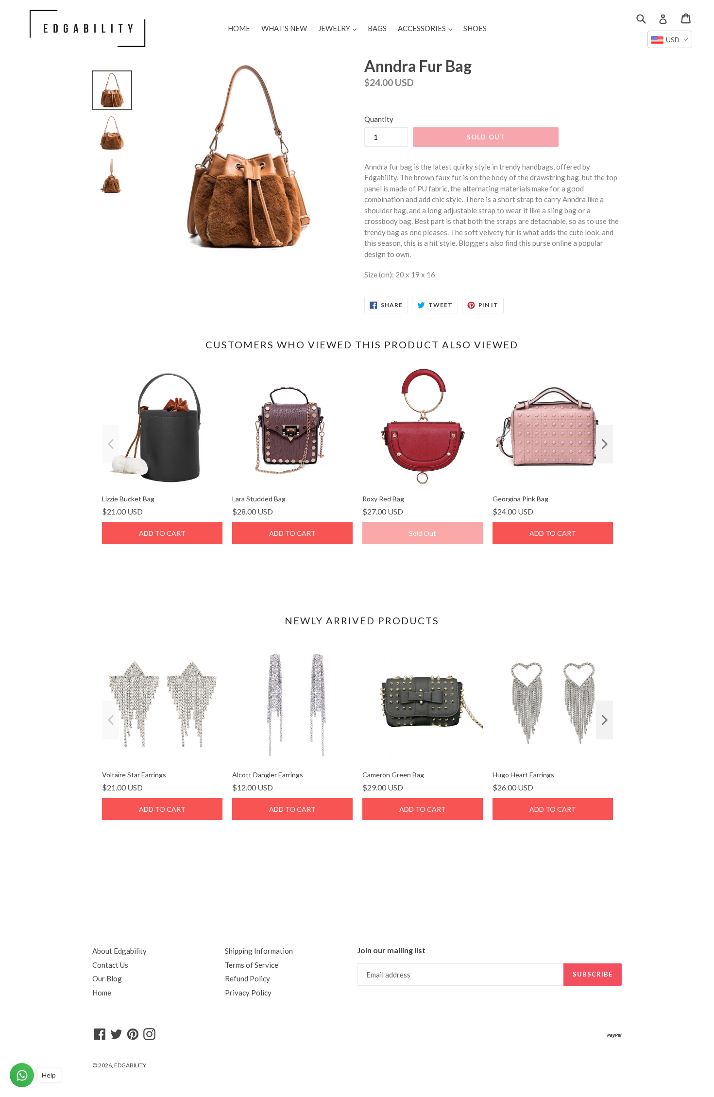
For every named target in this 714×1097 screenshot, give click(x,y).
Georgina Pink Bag (520, 499)
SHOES (475, 28)
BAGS (377, 28)
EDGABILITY (130, 1065)
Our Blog (107, 978)
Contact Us (110, 964)
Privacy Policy (248, 992)
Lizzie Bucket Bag (128, 499)
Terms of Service (251, 964)
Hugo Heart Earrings (523, 775)
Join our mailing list (391, 950)
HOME (239, 28)
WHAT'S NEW (284, 28)
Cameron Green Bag (393, 775)
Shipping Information (259, 950)
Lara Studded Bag (259, 499)
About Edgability (119, 950)
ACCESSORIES (427, 28)
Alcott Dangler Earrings (267, 775)
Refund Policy (247, 978)
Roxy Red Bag (383, 499)
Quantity (378, 119)
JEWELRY (339, 28)
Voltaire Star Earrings (134, 775)
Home (101, 992)
